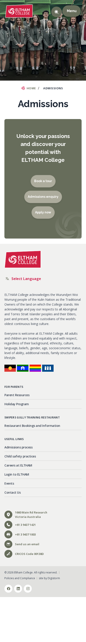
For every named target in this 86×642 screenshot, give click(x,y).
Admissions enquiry (43, 196)
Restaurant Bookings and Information (32, 426)
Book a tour (43, 181)
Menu (71, 11)
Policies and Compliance (19, 578)
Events (9, 483)
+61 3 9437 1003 (25, 534)
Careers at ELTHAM (18, 465)
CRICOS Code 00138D (29, 554)
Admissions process (18, 447)
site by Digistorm (49, 578)
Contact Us (12, 492)
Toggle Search (56, 12)
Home (31, 88)
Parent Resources (16, 395)
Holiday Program (16, 404)
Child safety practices (20, 456)
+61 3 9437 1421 (25, 525)
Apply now (43, 212)
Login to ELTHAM (16, 474)
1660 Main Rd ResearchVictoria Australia (31, 514)
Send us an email (27, 544)
